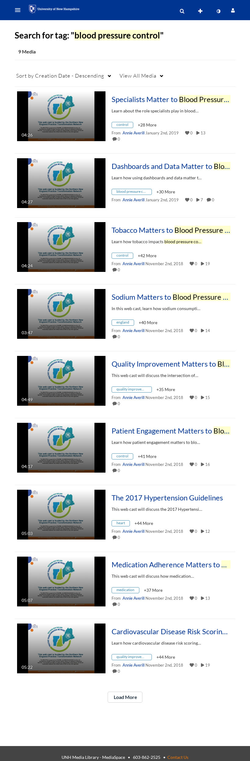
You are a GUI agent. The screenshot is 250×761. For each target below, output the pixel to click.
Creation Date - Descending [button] (60, 75)
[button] (19, 10)
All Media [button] (138, 75)
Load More (125, 697)
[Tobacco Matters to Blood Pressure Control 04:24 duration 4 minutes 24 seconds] (61, 246)
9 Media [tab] (27, 51)
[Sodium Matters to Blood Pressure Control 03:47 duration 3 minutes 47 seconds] (61, 313)
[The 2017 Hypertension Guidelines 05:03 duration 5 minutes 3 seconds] (61, 514)
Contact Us (177, 757)
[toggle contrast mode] (218, 11)
